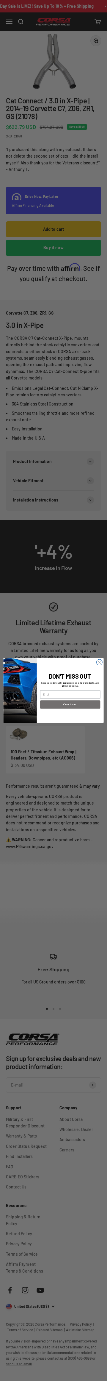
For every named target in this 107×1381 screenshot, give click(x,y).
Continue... (70, 704)
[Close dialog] (100, 662)
